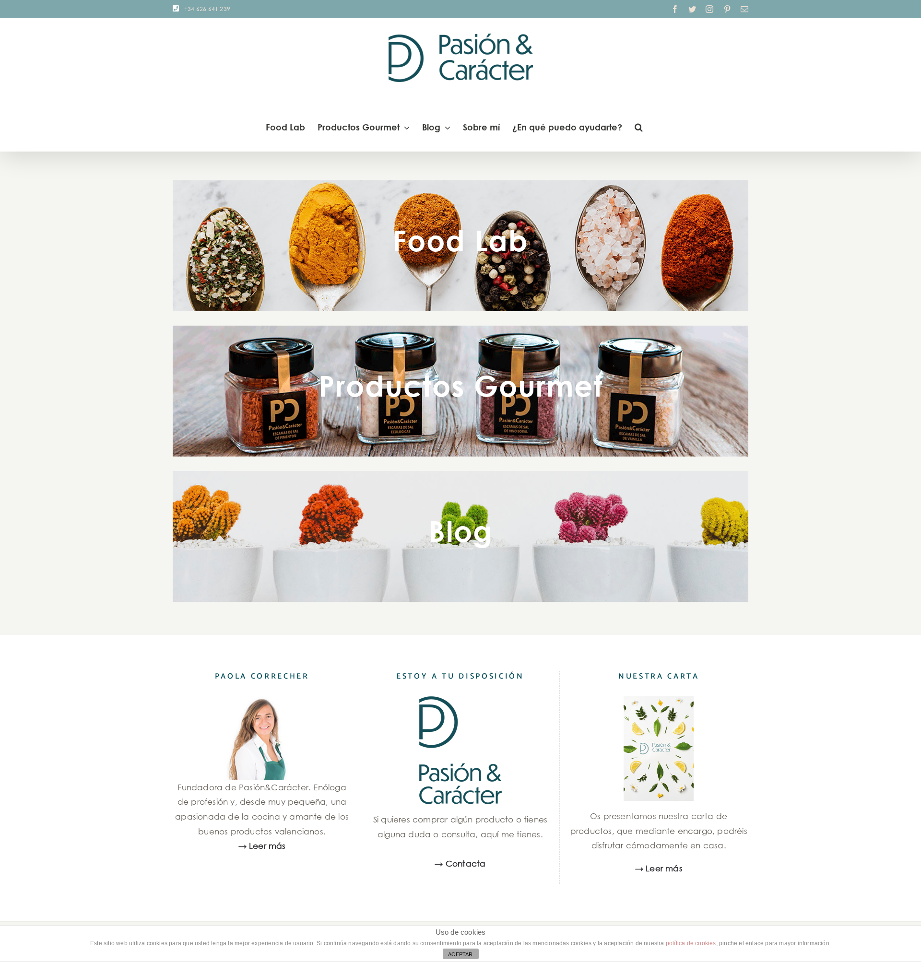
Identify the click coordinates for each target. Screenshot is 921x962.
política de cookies (691, 943)
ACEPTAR (460, 954)
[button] (639, 127)
